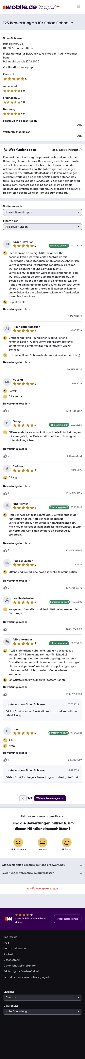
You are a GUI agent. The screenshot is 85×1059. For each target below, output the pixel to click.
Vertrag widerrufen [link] (15, 948)
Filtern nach (10, 221)
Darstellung (11, 1006)
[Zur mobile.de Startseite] (35, 7)
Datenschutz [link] (12, 960)
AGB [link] (6, 942)
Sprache (9, 992)
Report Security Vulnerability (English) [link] (27, 977)
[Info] (80, 149)
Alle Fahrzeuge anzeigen (42, 888)
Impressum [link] (10, 937)
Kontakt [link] (8, 954)
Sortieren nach (12, 206)
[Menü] (78, 7)
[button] (42, 309)
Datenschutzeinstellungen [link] (20, 965)
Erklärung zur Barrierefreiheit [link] (22, 971)
